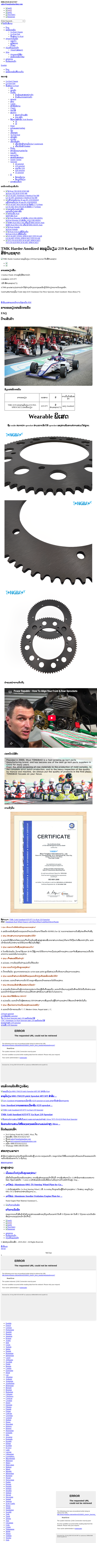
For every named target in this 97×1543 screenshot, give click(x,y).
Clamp (12, 104)
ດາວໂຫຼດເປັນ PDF (24, 302)
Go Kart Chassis (16, 32)
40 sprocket (19, 164)
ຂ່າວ (7, 52)
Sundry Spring (15, 160)
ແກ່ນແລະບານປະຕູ (17, 128)
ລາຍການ (9, 59)
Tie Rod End (15, 135)
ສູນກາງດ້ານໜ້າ (21, 115)
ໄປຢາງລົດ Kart (11, 216)
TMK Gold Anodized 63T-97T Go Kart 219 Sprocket (29, 920)
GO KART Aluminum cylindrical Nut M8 (21, 198)
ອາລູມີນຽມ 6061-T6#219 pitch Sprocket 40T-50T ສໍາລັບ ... (29, 1096)
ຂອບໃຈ (13, 41)
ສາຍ (12, 102)
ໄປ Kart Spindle (12, 229)
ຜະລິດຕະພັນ (11, 30)
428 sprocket (20, 170)
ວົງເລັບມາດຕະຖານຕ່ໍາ (23, 97)
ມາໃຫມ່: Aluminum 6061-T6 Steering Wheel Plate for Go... (34, 1184)
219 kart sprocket (7, 1014)
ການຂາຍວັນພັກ (12, 39)
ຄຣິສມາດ (14, 43)
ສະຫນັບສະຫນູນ (17, 157)
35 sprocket (19, 173)
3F (16, 122)
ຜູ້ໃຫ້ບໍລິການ (15, 106)
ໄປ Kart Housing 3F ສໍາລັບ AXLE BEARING (23, 220)
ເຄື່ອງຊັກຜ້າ (15, 142)
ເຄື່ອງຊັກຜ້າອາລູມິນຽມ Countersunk (29, 144)
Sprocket (13, 162)
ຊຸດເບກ (13, 99)
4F (16, 124)
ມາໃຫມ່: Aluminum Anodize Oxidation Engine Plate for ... (34, 1196)
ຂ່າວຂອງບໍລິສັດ (16, 54)
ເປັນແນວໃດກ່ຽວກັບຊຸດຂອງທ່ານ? (21, 1173)
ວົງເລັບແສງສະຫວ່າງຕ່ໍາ (24, 95)
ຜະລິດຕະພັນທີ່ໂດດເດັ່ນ (15, 72)
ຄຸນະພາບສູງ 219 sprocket (11, 1023)
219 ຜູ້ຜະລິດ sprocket (9, 1016)
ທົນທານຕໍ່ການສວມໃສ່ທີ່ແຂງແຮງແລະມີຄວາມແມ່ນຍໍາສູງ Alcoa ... (30, 1124)
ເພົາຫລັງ (13, 137)
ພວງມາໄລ (14, 155)
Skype (3, 1249)
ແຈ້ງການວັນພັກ (13, 1209)
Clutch (12, 108)
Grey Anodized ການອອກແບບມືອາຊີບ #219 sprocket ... (27, 1105)
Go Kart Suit (15, 34)
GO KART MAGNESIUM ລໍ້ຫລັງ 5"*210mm (23, 207)
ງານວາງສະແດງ (16, 50)
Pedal (12, 126)
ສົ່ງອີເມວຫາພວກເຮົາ (9, 302)
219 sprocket (20, 166)
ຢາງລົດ (13, 139)
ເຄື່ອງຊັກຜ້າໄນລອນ (22, 146)
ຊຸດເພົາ (13, 90)
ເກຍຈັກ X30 (20, 168)
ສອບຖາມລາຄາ (7, 1163)
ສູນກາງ (13, 113)
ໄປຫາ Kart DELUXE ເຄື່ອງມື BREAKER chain (24, 225)
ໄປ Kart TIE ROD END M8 (16, 193)
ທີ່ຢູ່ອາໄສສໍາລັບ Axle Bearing (21, 119)
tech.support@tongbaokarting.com (23, 1141)
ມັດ (11, 130)
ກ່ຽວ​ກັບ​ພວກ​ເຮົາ (12, 48)
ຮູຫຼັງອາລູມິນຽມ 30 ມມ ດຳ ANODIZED (21, 202)
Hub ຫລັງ (19, 117)
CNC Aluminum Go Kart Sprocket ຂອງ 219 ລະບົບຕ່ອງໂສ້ (23, 1020)
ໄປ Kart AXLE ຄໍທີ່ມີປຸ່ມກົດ (16, 234)
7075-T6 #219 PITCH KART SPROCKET (22, 242)
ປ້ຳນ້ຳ (12, 148)
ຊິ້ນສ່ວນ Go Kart (16, 36)
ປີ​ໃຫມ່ (12, 45)
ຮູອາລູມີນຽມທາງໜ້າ (14, 211)
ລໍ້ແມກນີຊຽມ (20, 179)
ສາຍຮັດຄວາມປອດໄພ (18, 151)
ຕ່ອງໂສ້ (13, 110)
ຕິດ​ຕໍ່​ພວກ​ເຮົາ (11, 61)
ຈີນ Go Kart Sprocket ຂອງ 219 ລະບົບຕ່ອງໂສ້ (18, 1018)
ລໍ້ (11, 175)
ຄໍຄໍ (11, 88)
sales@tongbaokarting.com (12, 4)
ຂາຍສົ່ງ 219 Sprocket (9, 1025)
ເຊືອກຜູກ (14, 133)
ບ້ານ (7, 28)
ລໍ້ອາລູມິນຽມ (20, 177)
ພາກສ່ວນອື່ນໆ (16, 182)
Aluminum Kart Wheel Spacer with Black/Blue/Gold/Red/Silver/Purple (32, 922)
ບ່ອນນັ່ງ (13, 153)
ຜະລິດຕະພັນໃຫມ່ (17, 57)
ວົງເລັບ (13, 93)
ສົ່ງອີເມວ (4, 1246)
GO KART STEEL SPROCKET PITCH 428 (23, 238)
